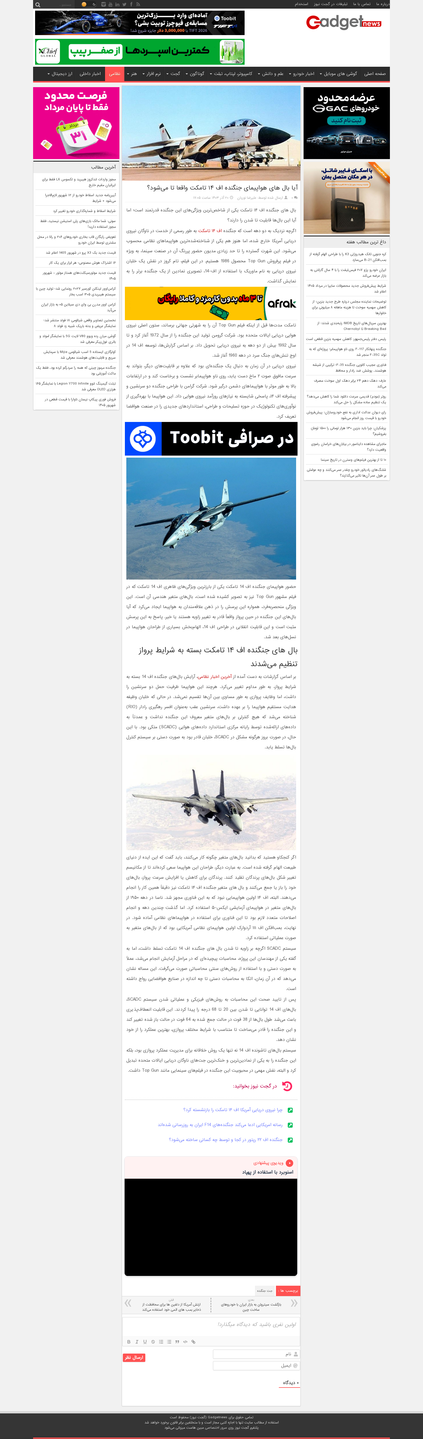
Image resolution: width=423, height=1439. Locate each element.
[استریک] (153, 1341)
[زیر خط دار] (145, 1341)
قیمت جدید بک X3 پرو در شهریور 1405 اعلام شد (81, 252)
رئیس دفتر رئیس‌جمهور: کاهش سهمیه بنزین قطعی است (346, 339)
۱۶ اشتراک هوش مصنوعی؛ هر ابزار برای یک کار (82, 262)
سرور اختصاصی (216, 1427)
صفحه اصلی (375, 73)
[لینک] (193, 1341)
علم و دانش (272, 73)
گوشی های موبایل (340, 73)
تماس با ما (362, 4)
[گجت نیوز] (344, 32)
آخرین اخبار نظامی (215, 676)
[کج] (137, 1341)
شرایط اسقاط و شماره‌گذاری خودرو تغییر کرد (84, 211)
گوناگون (197, 73)
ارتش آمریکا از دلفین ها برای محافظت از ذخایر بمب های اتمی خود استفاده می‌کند (171, 1305)
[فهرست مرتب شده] (161, 1341)
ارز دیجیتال (62, 73)
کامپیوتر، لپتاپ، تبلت (233, 73)
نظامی (114, 73)
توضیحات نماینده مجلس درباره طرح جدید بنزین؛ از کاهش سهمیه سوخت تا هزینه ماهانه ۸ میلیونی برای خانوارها (349, 307)
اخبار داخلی (90, 73)
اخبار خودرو (303, 73)
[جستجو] (37, 4)
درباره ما (383, 4)
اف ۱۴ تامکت (210, 231)
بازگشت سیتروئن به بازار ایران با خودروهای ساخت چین (251, 1305)
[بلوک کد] (185, 1341)
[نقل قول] (177, 1341)
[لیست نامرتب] (169, 1341)
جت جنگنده (265, 1291)
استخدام (301, 4)
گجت (175, 73)
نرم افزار (154, 73)
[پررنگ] (129, 1341)
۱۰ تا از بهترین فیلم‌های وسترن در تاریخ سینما (353, 460)
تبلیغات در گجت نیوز (331, 4)
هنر (134, 73)
